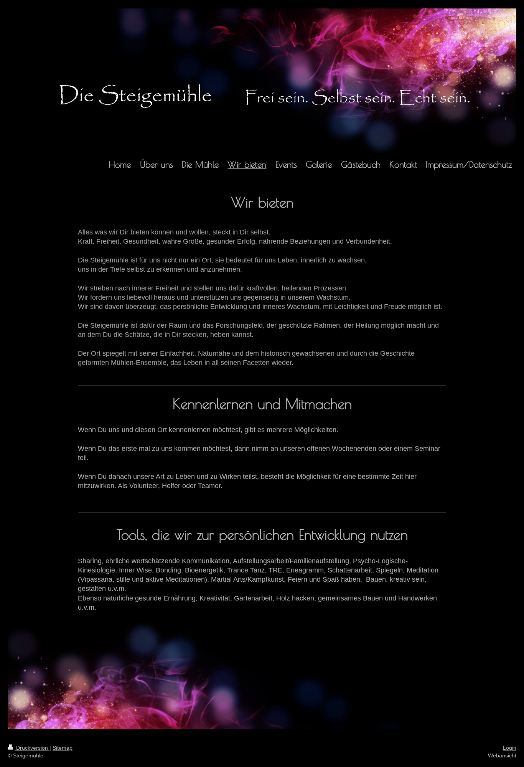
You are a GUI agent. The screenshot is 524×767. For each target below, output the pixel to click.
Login (509, 748)
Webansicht (502, 755)
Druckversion (32, 748)
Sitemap (63, 748)
